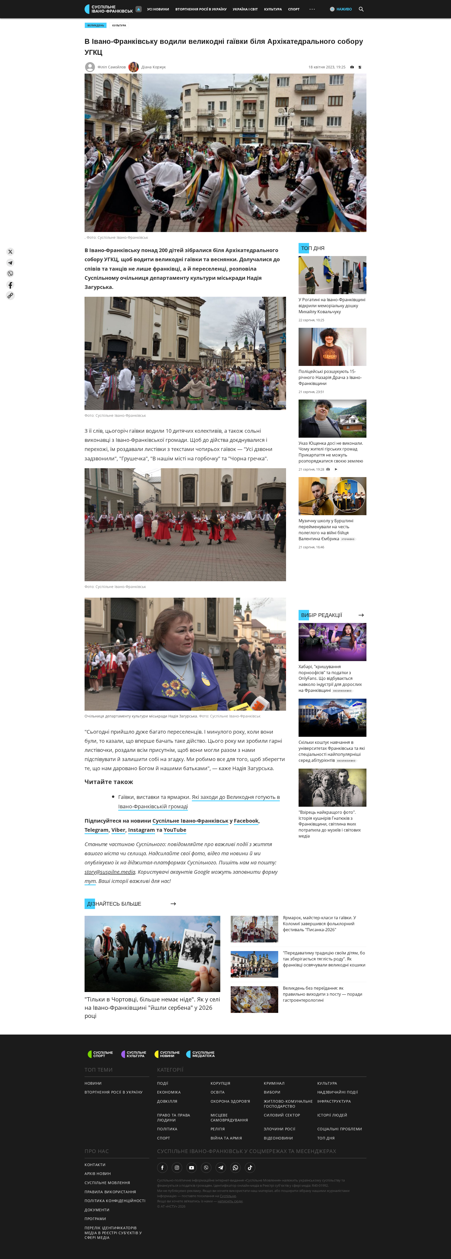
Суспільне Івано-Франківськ (190, 820)
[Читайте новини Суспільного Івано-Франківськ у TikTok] (250, 1167)
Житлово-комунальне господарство (288, 1104)
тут (90, 880)
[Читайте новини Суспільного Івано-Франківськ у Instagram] (177, 1167)
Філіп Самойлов (112, 66)
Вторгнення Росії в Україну (201, 9)
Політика (167, 1128)
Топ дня (326, 1138)
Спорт (294, 9)
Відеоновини (278, 1138)
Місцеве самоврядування (229, 1118)
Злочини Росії (279, 1128)
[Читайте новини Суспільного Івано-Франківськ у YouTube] (191, 1167)
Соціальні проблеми (340, 1128)
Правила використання (110, 1191)
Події (162, 1083)
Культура (273, 9)
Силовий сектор (282, 1115)
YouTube (175, 829)
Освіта (218, 1092)
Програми (95, 1218)
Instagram (141, 829)
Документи (97, 1209)
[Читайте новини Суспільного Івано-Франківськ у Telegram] (221, 1167)
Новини (93, 1083)
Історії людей (332, 1115)
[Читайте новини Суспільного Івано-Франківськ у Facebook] (162, 1167)
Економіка (169, 1092)
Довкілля (167, 1101)
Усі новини (158, 9)
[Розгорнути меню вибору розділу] (138, 9)
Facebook (246, 820)
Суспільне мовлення (107, 1182)
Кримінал (274, 1083)
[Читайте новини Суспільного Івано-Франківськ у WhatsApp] (235, 1167)
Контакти (95, 1164)
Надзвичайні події (337, 1092)
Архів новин (98, 1173)
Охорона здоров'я (230, 1101)
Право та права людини (173, 1118)
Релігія (218, 1128)
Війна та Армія (226, 1138)
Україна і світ (245, 9)
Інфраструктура (334, 1101)
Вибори (272, 1092)
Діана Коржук (153, 66)
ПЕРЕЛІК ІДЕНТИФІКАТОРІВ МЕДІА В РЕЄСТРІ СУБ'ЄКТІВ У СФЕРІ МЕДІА (113, 1232)
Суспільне (228, 1195)
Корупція (220, 1083)
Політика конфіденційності (115, 1200)
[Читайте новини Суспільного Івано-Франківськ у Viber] (206, 1167)
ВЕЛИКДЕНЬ (95, 25)
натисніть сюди (230, 1201)
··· (312, 9)
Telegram (97, 829)
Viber (118, 829)
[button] (10, 251)
